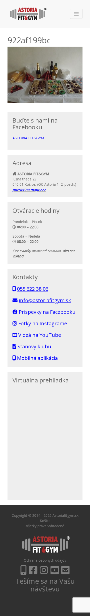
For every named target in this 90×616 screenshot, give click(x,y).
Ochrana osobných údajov (45, 560)
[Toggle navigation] (76, 14)
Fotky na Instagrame (42, 323)
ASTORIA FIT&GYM (28, 138)
